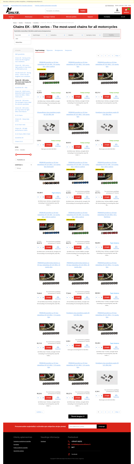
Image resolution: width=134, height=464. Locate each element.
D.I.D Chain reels (20, 124)
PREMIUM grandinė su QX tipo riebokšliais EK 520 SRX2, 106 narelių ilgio (78, 64)
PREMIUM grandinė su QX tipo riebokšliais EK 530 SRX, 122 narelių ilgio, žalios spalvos (78, 215)
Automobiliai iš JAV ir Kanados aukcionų (21, 5)
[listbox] (22, 40)
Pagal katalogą (39, 50)
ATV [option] (17, 39)
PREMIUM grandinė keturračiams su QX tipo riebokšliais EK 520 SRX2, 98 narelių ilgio (77, 265)
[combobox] (22, 35)
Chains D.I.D (19, 141)
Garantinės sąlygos (19, 451)
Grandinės (36, 22)
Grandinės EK (19, 138)
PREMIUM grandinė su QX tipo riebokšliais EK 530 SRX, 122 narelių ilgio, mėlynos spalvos (48, 215)
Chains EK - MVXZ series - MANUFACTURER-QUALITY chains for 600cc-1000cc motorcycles (23, 94)
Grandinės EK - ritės (21, 87)
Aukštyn (39, 412)
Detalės (21, 22)
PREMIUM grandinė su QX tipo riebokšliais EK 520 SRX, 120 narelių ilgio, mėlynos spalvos (78, 164)
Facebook (74, 454)
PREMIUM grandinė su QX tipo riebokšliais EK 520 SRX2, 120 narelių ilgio (107, 64)
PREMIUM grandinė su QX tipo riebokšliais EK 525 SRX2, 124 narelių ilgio (78, 365)
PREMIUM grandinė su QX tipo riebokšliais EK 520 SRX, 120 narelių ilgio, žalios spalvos (48, 64)
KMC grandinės (20, 54)
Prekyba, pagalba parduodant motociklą (46, 5)
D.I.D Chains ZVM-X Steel (22, 134)
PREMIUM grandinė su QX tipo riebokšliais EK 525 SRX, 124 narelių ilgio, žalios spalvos (107, 164)
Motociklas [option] (19, 42)
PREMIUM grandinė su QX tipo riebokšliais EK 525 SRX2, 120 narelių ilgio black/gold (48, 164)
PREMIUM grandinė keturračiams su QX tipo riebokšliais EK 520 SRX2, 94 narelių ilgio (48, 265)
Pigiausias (50, 50)
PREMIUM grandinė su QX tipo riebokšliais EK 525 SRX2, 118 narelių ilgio (48, 365)
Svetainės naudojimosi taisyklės (22, 441)
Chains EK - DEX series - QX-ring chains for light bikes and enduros (22, 109)
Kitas (116, 55)
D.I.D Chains (19, 115)
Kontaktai (5, 5)
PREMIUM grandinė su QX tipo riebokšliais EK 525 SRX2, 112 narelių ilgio (107, 315)
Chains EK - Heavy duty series (22, 120)
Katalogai (43, 441)
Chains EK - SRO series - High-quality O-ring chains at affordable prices (23, 67)
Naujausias (68, 50)
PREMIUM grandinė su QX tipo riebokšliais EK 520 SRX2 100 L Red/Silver (107, 215)
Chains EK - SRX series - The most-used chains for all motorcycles (23, 82)
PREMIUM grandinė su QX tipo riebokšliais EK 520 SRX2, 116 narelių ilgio (48, 315)
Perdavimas (28, 22)
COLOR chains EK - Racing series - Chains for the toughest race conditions (23, 74)
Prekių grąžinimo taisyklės (21, 447)
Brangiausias (59, 50)
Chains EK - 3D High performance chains (21, 129)
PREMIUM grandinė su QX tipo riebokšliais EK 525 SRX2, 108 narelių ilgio (78, 114)
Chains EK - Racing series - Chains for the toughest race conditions (23, 59)
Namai (15, 22)
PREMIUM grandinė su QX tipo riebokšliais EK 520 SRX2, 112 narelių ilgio (107, 265)
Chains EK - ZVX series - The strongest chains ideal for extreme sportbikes (23, 102)
